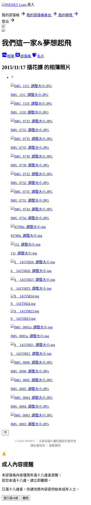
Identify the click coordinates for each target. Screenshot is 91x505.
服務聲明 (55, 445)
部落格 (26, 56)
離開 (25, 498)
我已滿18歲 (11, 498)
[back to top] (5, 432)
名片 (40, 56)
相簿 (11, 56)
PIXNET (30, 441)
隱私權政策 (37, 445)
